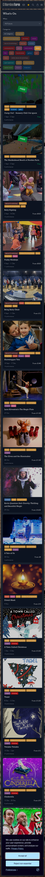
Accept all (22, 855)
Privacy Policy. (17, 848)
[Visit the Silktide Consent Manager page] (37, 869)
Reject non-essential (22, 863)
